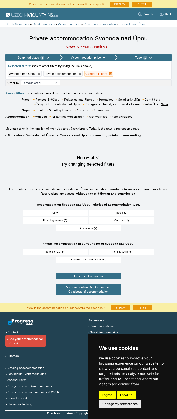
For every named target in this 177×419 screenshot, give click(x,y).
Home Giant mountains (88, 276)
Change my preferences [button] (120, 404)
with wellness (98, 116)
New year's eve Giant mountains (30, 386)
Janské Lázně (130, 104)
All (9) (55, 212)
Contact (13, 332)
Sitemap (13, 355)
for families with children (68, 116)
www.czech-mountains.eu (88, 47)
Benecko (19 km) (55, 251)
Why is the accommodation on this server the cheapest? (66, 4)
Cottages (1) (121, 220)
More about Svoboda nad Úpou (31, 135)
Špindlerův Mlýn (129, 99)
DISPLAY (119, 4)
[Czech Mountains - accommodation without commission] (31, 14)
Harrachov (106, 99)
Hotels (39, 110)
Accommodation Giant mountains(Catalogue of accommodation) (88, 289)
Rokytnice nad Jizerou (79, 99)
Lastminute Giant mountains (27, 374)
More (164, 104)
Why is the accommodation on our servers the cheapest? (66, 307)
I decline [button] (126, 395)
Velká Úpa (151, 104)
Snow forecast (17, 398)
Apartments (101, 110)
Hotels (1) (121, 212)
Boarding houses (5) (55, 220)
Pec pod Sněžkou (47, 99)
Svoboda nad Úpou (67, 104)
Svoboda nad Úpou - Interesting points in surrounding (100, 135)
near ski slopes (122, 116)
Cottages (83, 110)
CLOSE (142, 4)
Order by (13, 82)
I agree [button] (107, 395)
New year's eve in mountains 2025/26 (33, 392)
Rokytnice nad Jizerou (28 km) (88, 259)
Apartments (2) (88, 228)
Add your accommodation (26, 341)
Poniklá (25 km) (121, 251)
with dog (41, 116)
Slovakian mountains (104, 332)
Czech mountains (102, 326)
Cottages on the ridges (100, 104)
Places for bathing (20, 404)
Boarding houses (60, 110)
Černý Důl (42, 104)
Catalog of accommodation (26, 368)
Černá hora (152, 99)
